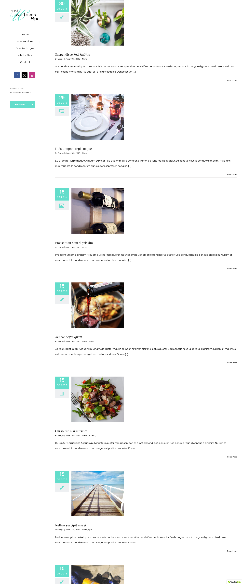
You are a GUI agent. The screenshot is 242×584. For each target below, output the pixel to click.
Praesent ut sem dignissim (74, 243)
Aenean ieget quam (68, 337)
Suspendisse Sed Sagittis (72, 54)
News (84, 59)
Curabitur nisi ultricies (71, 431)
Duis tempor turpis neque (73, 148)
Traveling (92, 435)
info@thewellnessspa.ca (20, 92)
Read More (232, 80)
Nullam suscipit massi (70, 525)
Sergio (61, 59)
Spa (90, 530)
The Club (92, 341)
